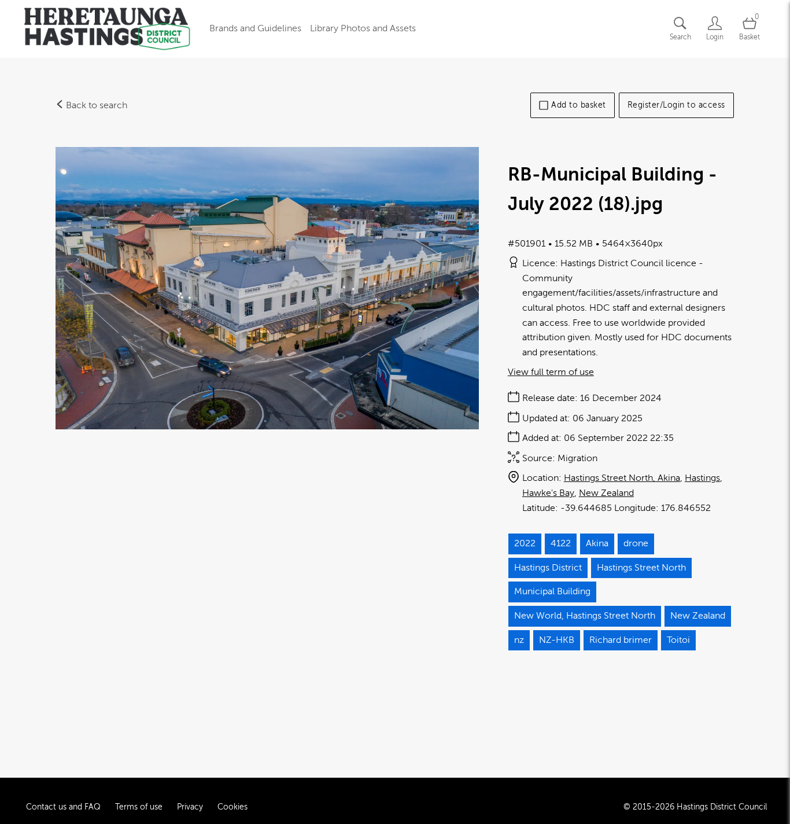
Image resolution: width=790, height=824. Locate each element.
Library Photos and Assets (363, 28)
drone (635, 543)
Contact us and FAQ (63, 807)
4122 (561, 543)
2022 (525, 543)
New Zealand (606, 493)
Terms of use (139, 807)
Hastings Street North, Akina (622, 478)
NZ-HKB (556, 640)
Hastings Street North (641, 567)
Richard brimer (620, 640)
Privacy (190, 807)
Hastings (702, 478)
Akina (597, 543)
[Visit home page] (107, 29)
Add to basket (578, 105)
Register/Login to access (676, 105)
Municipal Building (552, 591)
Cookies (232, 807)
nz (519, 640)
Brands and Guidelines (255, 28)
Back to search (95, 105)
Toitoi (678, 640)
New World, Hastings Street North (584, 615)
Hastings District (548, 567)
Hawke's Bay (548, 493)
